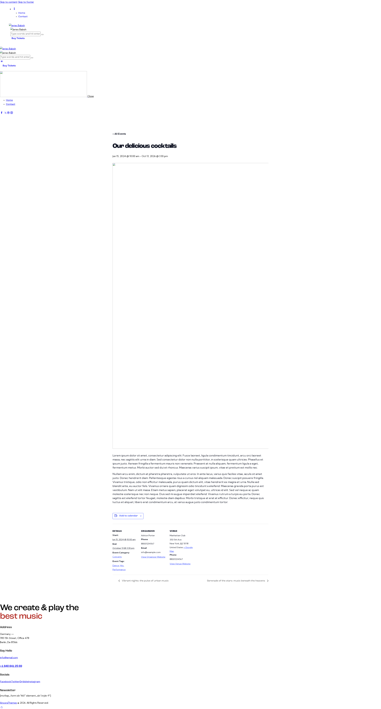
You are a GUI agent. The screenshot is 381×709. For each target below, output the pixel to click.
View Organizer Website (153, 557)
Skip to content (8, 1)
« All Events (119, 133)
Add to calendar (128, 516)
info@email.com (9, 657)
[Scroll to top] (1, 706)
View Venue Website (180, 563)
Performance (119, 569)
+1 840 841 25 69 (11, 666)
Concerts (117, 556)
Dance (116, 565)
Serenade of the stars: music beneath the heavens (236, 581)
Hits (122, 565)
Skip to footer (26, 1)
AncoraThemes (8, 702)
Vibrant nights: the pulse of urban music (145, 581)
